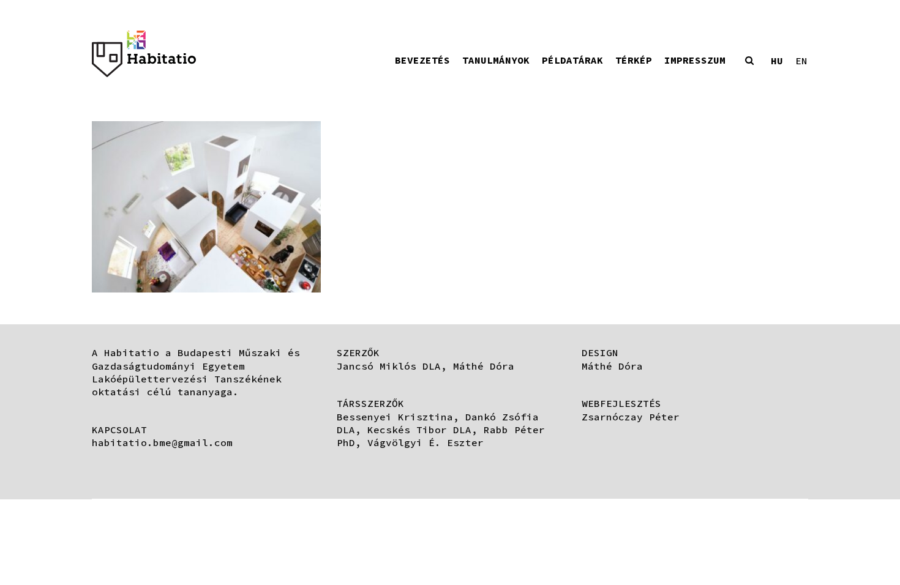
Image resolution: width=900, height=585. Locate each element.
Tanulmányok (496, 60)
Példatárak (572, 60)
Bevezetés (422, 60)
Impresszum (695, 60)
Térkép (633, 60)
